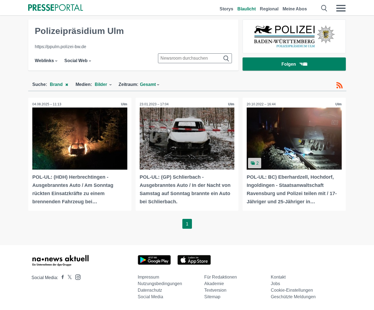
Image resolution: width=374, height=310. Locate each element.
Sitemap (212, 296)
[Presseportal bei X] (68, 277)
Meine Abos (295, 9)
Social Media (150, 296)
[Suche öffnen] (324, 8)
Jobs (275, 283)
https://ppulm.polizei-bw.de (60, 46)
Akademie (214, 283)
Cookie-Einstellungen (292, 290)
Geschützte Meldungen (293, 296)
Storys (226, 9)
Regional (269, 9)
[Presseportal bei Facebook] (61, 277)
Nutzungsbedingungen (160, 283)
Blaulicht (246, 9)
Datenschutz (150, 290)
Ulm (124, 104)
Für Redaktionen (220, 277)
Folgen (288, 64)
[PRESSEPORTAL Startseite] (55, 8)
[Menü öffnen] (341, 8)
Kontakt (278, 277)
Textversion (215, 290)
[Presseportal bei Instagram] (76, 276)
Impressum (148, 277)
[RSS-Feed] (339, 85)
